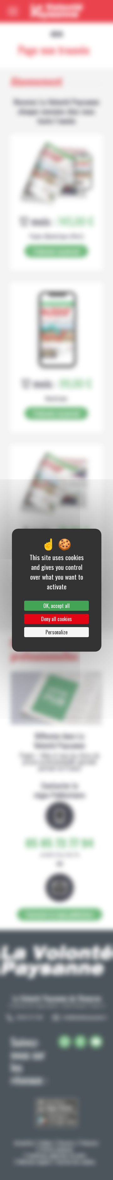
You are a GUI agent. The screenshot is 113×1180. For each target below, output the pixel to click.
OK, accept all (56, 605)
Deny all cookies (56, 619)
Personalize (56, 632)
